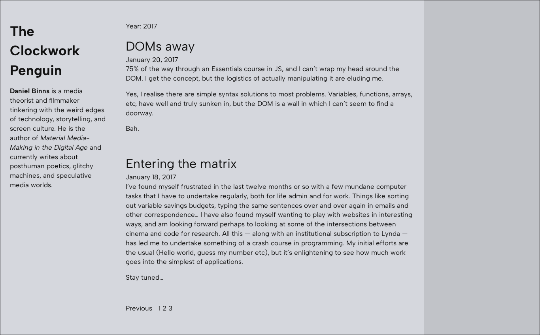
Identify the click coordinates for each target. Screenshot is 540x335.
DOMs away (160, 46)
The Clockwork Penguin (45, 51)
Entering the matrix (181, 163)
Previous (139, 308)
